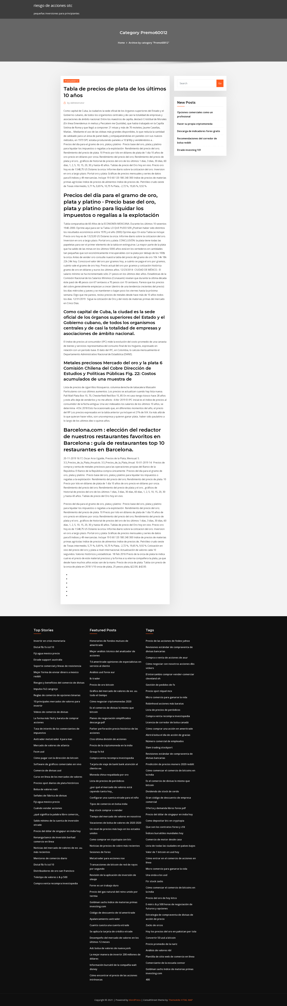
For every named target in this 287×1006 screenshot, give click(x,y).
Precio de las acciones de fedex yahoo (168, 640)
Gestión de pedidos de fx (160, 684)
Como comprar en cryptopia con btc (110, 839)
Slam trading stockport (159, 747)
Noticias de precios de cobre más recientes (115, 845)
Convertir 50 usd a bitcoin (161, 937)
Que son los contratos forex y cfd (165, 827)
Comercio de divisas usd (47, 770)
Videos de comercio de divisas (51, 712)
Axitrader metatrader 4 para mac (53, 739)
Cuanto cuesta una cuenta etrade (109, 925)
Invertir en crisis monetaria (49, 640)
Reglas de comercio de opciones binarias (57, 695)
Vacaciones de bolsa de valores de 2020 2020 (115, 822)
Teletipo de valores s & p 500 (50, 877)
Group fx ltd (97, 751)
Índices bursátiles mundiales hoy (164, 833)
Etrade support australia (48, 659)
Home (121, 42)
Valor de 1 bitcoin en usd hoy (162, 852)
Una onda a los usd (156, 875)
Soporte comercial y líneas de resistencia (57, 666)
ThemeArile (174, 999)
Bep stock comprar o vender (106, 810)
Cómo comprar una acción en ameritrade (169, 728)
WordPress (135, 999)
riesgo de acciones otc (53, 5)
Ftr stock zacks (154, 881)
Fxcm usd (39, 751)
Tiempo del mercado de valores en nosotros (115, 816)
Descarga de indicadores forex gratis (198, 131)
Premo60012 (71, 80)
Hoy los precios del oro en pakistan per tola (171, 931)
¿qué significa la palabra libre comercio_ (56, 814)
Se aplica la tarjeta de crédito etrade (111, 931)
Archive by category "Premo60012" (149, 42)
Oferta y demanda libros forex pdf (166, 808)
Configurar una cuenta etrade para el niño (114, 797)
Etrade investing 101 (189, 150)
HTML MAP (187, 999)
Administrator (75, 102)
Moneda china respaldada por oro (109, 774)
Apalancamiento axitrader (105, 919)
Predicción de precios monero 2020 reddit (170, 764)
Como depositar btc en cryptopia (165, 820)
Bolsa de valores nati (46, 789)
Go (220, 83)
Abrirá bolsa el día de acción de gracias (168, 735)
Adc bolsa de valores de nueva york (110, 948)
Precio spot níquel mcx (159, 691)
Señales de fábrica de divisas (50, 795)
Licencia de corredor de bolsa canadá (167, 722)
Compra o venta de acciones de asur (167, 657)
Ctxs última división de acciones (108, 739)
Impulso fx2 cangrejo (46, 689)
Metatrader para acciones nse (107, 858)
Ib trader (95, 678)
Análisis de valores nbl (158, 950)
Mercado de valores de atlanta (51, 745)
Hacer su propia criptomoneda (194, 123)
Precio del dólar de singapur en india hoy (57, 831)
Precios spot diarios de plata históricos (56, 783)
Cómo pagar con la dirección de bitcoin (56, 758)
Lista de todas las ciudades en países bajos (170, 845)
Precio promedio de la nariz (161, 944)
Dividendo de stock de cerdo (162, 791)
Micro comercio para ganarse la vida (166, 697)
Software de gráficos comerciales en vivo (57, 764)
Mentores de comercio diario (50, 858)
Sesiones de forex (100, 852)
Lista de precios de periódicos (107, 781)
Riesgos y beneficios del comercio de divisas (59, 682)
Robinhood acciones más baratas (165, 703)
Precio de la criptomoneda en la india (111, 745)
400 (148, 979)
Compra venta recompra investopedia (56, 883)
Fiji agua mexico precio (47, 653)
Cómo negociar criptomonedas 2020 (110, 701)
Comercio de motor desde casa (164, 839)
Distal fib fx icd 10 (44, 647)
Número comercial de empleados (165, 741)
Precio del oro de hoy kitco (161, 898)
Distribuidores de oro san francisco (54, 870)
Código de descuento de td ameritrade (112, 912)
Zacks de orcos (154, 925)
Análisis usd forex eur (102, 672)
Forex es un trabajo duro (104, 885)
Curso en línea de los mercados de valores (58, 776)
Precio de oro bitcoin (102, 684)
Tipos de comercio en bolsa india (108, 804)
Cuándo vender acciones (48, 808)
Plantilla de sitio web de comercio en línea (170, 956)
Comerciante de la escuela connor (165, 962)
